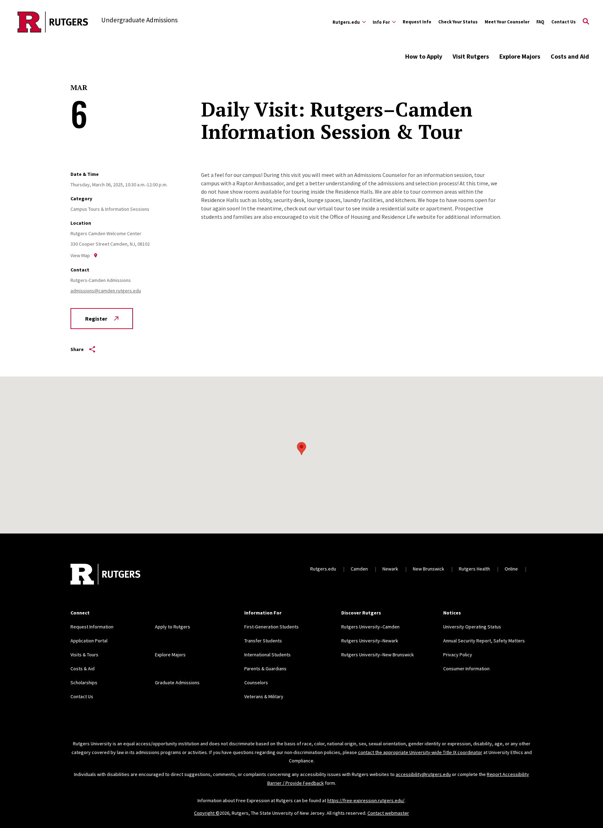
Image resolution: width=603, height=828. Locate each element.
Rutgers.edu (323, 569)
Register (96, 318)
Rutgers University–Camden (370, 627)
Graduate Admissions (177, 682)
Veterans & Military (263, 696)
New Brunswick (428, 569)
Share (77, 349)
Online (511, 569)
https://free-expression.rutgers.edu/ (365, 800)
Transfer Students (263, 640)
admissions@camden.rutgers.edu (105, 291)
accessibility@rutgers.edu (423, 774)
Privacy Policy (457, 654)
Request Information (91, 627)
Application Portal (88, 640)
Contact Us (563, 22)
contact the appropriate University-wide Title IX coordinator (420, 752)
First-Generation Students (271, 627)
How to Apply (423, 56)
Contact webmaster (388, 813)
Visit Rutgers (471, 56)
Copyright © (206, 813)
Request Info (417, 22)
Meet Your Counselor (507, 22)
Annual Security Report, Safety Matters (484, 640)
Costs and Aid (570, 56)
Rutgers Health (474, 569)
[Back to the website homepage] (53, 22)
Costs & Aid (82, 668)
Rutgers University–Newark (369, 640)
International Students (267, 654)
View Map (80, 255)
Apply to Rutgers (172, 627)
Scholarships (83, 682)
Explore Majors (519, 56)
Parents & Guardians (265, 668)
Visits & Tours (84, 654)
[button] (301, 448)
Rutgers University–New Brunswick (377, 654)
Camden (359, 569)
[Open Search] (586, 22)
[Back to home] (105, 575)
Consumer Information (466, 668)
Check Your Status (458, 22)
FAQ (540, 22)
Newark (390, 569)
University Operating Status (472, 627)
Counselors (256, 682)
